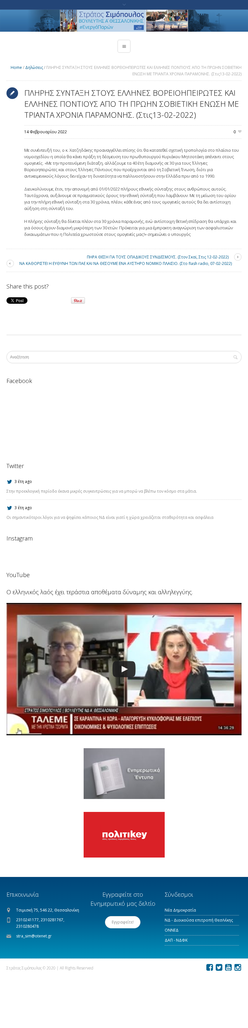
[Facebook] (209, 967)
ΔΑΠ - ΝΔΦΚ (176, 940)
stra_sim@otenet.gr (34, 936)
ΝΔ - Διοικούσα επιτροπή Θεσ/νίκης (199, 920)
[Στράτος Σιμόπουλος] (124, 21)
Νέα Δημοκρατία (180, 910)
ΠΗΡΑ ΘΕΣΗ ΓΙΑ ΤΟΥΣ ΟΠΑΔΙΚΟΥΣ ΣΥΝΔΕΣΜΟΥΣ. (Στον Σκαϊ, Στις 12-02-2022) (158, 257)
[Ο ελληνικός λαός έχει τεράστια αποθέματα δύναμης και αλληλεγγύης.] (124, 669)
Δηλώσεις (34, 67)
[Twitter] (219, 967)
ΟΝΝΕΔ (172, 930)
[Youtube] (228, 967)
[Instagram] (238, 967)
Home (16, 67)
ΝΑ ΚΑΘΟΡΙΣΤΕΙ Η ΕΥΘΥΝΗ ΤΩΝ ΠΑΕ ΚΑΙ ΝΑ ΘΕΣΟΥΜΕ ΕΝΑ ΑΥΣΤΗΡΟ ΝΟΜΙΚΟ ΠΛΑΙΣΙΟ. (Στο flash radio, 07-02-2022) (125, 263)
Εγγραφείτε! (123, 922)
